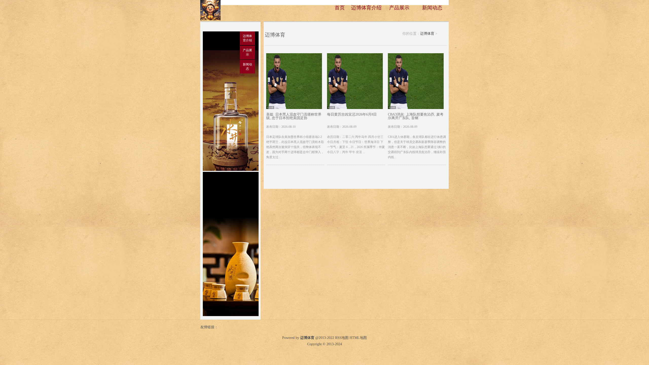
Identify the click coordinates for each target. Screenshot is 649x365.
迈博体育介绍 (366, 7)
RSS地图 (342, 338)
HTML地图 (358, 338)
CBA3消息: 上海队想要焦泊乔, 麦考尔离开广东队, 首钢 (415, 116)
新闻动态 (432, 7)
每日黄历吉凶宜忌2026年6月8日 (352, 114)
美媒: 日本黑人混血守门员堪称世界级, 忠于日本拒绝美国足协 (293, 116)
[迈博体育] (210, 19)
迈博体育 (427, 33)
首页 (340, 7)
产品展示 (399, 7)
